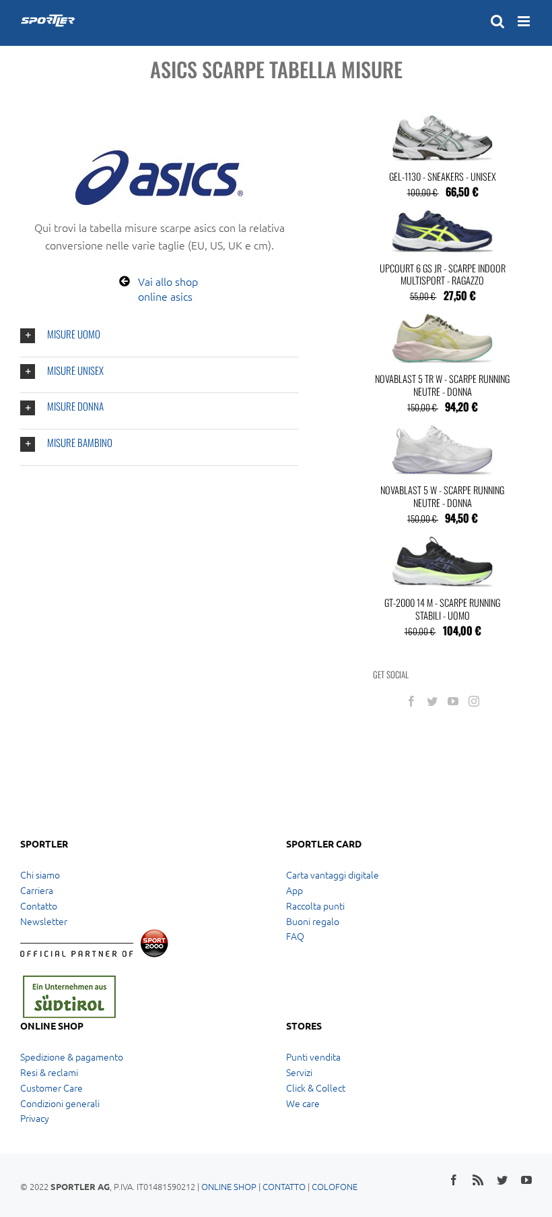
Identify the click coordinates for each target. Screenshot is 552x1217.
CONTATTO (284, 1186)
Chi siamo (40, 874)
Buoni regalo (312, 921)
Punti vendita (313, 1056)
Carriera (36, 890)
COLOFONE (334, 1186)
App (294, 890)
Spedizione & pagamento (71, 1056)
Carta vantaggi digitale (332, 874)
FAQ (295, 936)
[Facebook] (411, 701)
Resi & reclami (49, 1072)
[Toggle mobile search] (497, 21)
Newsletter (43, 921)
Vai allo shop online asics (168, 288)
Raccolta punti (315, 905)
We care (303, 1103)
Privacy (34, 1118)
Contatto (38, 905)
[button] (159, 335)
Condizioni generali (60, 1103)
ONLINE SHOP (228, 1186)
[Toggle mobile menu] (525, 21)
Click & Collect (315, 1087)
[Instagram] (474, 701)
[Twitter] (432, 701)
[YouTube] (453, 701)
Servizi (299, 1072)
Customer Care (51, 1087)
